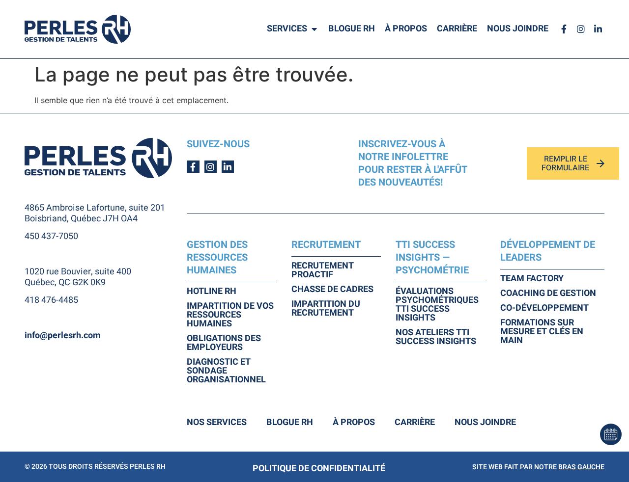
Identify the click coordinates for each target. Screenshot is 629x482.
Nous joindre (485, 422)
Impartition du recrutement (325, 309)
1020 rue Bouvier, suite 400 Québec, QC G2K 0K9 (78, 277)
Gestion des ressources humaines (217, 257)
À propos (354, 422)
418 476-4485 (51, 300)
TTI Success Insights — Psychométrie (432, 257)
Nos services (217, 422)
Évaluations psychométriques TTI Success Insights (437, 304)
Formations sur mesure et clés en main (541, 332)
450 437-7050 (51, 236)
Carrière (415, 422)
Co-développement (544, 308)
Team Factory (532, 278)
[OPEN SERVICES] (314, 29)
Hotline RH (211, 291)
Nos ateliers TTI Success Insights (436, 337)
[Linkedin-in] (598, 29)
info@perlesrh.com (63, 335)
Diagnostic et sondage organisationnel (226, 371)
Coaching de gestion (548, 293)
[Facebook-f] (563, 29)
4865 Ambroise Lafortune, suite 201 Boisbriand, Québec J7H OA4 (95, 213)
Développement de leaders (547, 251)
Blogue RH (289, 422)
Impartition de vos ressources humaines (230, 315)
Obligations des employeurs (224, 343)
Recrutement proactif (322, 270)
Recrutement (326, 245)
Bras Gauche (581, 467)
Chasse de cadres (332, 289)
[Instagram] (581, 29)
